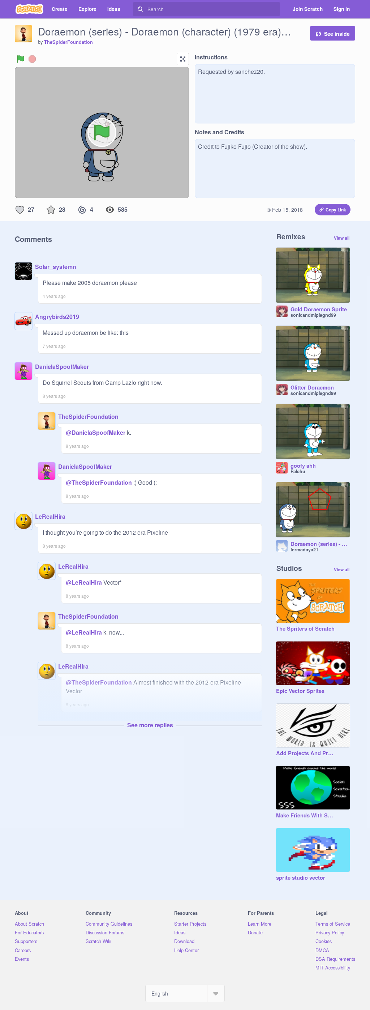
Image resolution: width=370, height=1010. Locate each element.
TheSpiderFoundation (68, 42)
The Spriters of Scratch (305, 629)
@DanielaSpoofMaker (95, 432)
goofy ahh (303, 466)
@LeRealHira (84, 582)
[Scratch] (29, 9)
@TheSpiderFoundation (99, 482)
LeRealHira (50, 516)
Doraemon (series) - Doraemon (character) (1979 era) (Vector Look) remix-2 (320, 544)
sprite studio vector (300, 878)
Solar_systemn (55, 266)
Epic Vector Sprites (300, 691)
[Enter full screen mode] (183, 59)
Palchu (298, 471)
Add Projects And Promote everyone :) (305, 753)
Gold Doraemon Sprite (319, 309)
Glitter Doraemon (312, 387)
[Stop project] (32, 59)
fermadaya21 (304, 549)
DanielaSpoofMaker (62, 366)
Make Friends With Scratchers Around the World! (305, 815)
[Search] (140, 9)
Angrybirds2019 (57, 316)
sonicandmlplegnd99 (313, 315)
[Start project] (20, 59)
